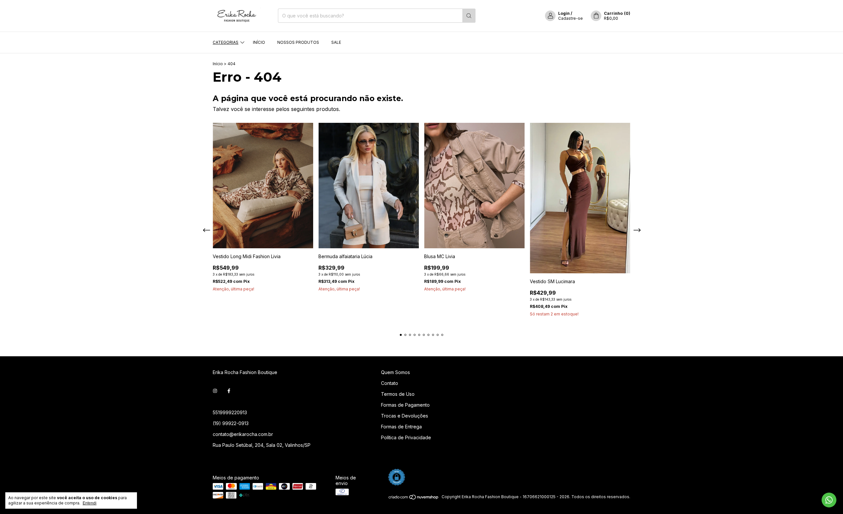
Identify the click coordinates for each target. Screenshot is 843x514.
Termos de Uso (398, 394)
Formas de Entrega (401, 426)
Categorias (225, 42)
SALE (336, 42)
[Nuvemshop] (413, 498)
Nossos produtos (298, 42)
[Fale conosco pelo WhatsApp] (829, 500)
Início (259, 42)
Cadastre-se (570, 18)
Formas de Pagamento (405, 405)
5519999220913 (230, 412)
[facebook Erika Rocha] (229, 391)
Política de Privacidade (406, 437)
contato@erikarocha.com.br (243, 434)
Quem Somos (395, 372)
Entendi (89, 503)
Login (564, 13)
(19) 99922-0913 (231, 423)
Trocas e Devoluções (404, 416)
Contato (389, 383)
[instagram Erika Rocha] (215, 391)
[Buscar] (469, 16)
